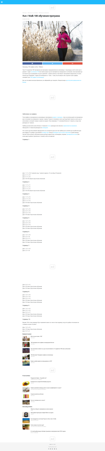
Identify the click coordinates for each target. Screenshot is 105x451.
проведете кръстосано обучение (61, 132)
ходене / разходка (57, 117)
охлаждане (45, 127)
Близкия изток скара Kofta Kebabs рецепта (41, 381)
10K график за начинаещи (37, 77)
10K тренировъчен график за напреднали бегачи (42, 342)
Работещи (24, 12)
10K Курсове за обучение (44, 12)
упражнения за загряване (70, 125)
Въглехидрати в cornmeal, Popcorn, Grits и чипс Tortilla (43, 418)
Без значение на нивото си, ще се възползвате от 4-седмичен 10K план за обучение (50, 348)
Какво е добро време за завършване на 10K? (41, 361)
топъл (49, 125)
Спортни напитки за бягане (37, 394)
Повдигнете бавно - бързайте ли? (38, 378)
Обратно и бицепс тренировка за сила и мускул (42, 409)
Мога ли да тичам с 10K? (36, 336)
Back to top (53, 444)
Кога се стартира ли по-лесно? (38, 400)
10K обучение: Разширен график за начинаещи (42, 354)
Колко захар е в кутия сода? (37, 425)
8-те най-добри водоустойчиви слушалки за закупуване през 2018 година (48, 431)
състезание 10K (35, 71)
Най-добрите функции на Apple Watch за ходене (42, 412)
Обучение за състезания (33, 12)
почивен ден (45, 132)
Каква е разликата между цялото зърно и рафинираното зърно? (46, 387)
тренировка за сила (72, 134)
